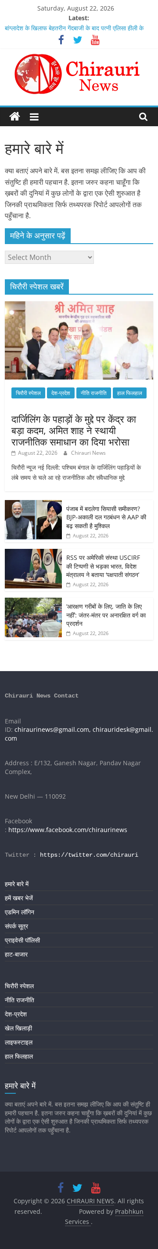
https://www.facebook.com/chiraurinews (67, 829)
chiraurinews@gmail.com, (52, 729)
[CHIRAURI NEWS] (15, 116)
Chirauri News (88, 453)
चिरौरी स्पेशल (28, 393)
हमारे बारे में (17, 884)
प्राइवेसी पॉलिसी (22, 940)
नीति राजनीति (94, 393)
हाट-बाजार (16, 954)
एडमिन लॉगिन (19, 912)
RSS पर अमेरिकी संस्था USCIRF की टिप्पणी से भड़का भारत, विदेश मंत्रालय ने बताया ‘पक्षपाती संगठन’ (103, 566)
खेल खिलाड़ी (18, 1028)
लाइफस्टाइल (18, 1042)
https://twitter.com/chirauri (89, 854)
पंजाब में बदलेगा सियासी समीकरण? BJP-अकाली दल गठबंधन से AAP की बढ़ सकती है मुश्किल (106, 517)
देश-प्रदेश (60, 393)
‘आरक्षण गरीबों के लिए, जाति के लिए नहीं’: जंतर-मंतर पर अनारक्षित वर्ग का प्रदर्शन (106, 615)
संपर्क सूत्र (16, 926)
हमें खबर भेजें (19, 898)
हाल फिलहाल (129, 393)
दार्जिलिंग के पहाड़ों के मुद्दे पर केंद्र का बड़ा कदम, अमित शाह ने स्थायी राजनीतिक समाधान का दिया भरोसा (73, 430)
